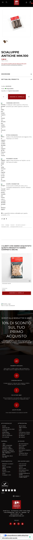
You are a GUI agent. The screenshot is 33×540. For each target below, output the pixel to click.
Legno (3, 443)
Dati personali (22, 465)
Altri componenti (23, 455)
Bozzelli (4, 470)
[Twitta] (4, 219)
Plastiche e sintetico (7, 448)
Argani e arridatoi (6, 467)
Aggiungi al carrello (17, 96)
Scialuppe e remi (6, 475)
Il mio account (22, 463)
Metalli (4, 454)
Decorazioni (22, 448)
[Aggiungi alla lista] (29, 96)
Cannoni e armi (6, 471)
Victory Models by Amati (8, 429)
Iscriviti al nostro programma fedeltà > (12, 65)
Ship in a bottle (6, 433)
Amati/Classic (5, 432)
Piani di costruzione (7, 435)
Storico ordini (22, 468)
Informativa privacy (24, 470)
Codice (3, 86)
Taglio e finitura (23, 427)
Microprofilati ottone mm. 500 (7, 457)
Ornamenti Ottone (23, 453)
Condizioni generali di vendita (24, 474)
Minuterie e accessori (7, 463)
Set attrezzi (22, 435)
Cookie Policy (22, 471)
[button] (16, 231)
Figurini (21, 451)
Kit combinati (5, 437)
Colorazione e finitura (24, 432)
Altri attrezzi (22, 437)
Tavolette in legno (6, 447)
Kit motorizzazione (23, 443)
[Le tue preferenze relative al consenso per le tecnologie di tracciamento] (30, 537)
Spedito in (4, 91)
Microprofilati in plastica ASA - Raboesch (8, 452)
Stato (3, 88)
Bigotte (4, 468)
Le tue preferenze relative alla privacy (17, 535)
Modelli (4, 426)
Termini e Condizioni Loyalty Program (24, 477)
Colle (20, 429)
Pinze (20, 430)
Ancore (4, 465)
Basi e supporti (22, 445)
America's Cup (6, 427)
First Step (4, 430)
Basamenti (21, 447)
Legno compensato (7, 445)
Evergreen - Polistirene (8, 450)
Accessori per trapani (24, 433)
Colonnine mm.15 (6, 283)
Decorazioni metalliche (25, 450)
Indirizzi (21, 467)
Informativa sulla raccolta (9, 538)
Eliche (3, 473)
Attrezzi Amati (22, 426)
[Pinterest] (6, 219)
